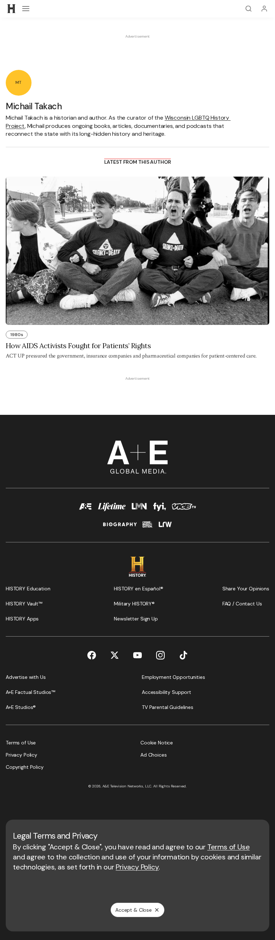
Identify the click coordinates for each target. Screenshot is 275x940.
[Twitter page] (114, 655)
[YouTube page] (137, 655)
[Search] (248, 8)
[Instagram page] (160, 655)
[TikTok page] (183, 655)
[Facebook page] (91, 655)
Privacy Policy (137, 867)
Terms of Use (228, 847)
